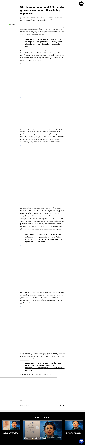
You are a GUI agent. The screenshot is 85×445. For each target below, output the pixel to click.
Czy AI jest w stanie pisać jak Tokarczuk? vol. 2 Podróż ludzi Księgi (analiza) (42, 438)
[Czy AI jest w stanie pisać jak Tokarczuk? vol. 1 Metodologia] (74, 425)
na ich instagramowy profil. (45, 374)
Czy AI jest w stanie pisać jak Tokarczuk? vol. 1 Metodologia (73, 433)
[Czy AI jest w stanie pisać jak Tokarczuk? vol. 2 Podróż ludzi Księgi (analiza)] (42, 430)
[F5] (81, 3)
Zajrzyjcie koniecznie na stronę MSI (29, 374)
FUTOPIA (21, 405)
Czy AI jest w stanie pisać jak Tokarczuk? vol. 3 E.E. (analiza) (10, 433)
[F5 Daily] (81, 441)
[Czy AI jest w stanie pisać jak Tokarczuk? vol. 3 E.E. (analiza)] (11, 425)
